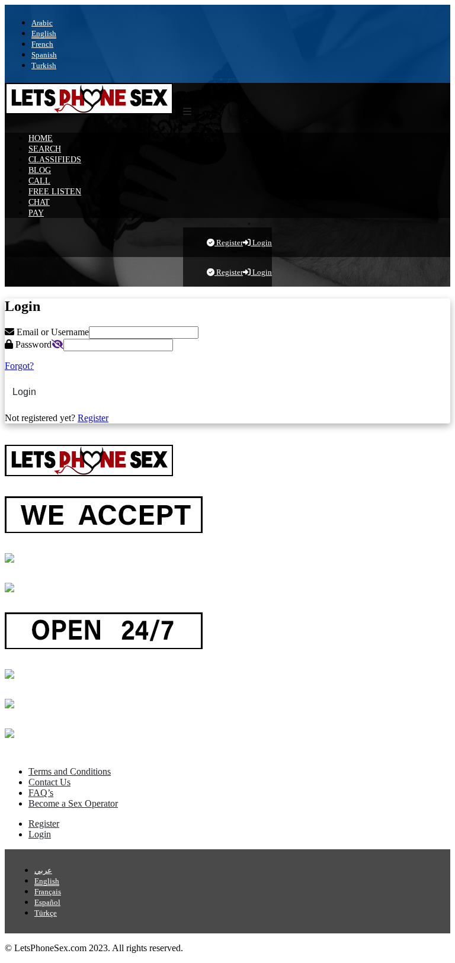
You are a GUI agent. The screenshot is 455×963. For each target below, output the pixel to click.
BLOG (39, 170)
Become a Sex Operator (73, 803)
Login (261, 242)
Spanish (44, 54)
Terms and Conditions (69, 771)
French (42, 44)
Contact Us (49, 782)
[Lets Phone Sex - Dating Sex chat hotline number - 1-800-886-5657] (89, 111)
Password (32, 344)
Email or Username (51, 332)
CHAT (39, 202)
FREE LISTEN (54, 191)
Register (228, 242)
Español (47, 902)
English (43, 33)
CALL (39, 180)
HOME (40, 138)
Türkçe (45, 913)
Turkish (43, 65)
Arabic (42, 22)
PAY (36, 212)
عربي (43, 870)
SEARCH (44, 148)
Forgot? (19, 366)
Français (47, 891)
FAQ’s (40, 793)
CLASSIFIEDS (54, 159)
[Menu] (187, 112)
